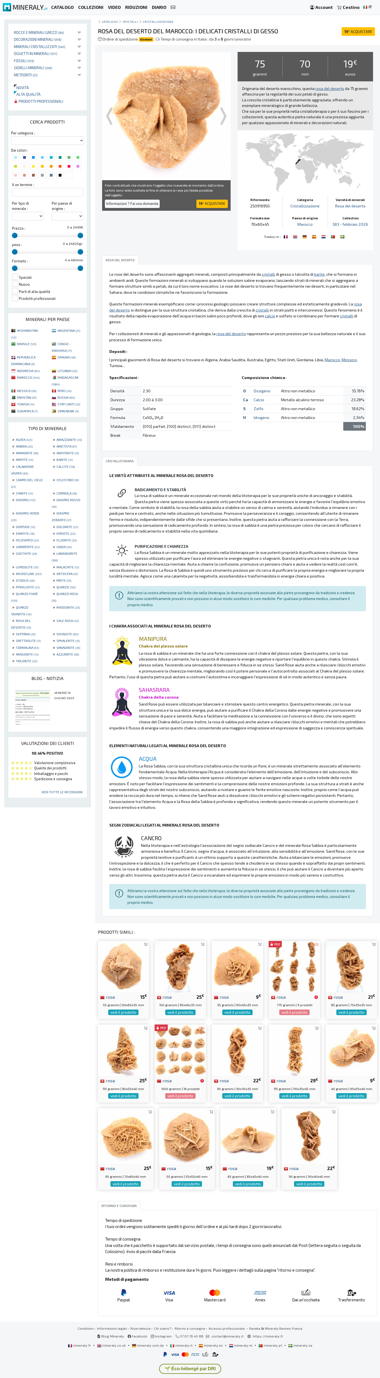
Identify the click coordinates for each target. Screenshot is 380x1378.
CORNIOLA (66, 493)
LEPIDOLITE (27, 567)
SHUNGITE (67, 634)
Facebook (139, 1336)
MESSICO (26, 391)
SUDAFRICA (27, 411)
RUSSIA (66, 397)
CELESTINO (67, 480)
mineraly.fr (82, 1345)
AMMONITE (27, 453)
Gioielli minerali (33, 67)
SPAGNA (67, 357)
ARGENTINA (69, 330)
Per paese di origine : (62, 206)
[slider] (15, 235)
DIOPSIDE (25, 527)
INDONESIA (28, 371)
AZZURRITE (67, 654)
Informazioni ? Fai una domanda (132, 203)
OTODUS (25, 580)
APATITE (24, 459)
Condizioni (85, 1328)
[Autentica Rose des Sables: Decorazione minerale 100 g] (180, 965)
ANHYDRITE (67, 453)
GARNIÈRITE (28, 547)
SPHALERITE (68, 640)
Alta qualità (27, 94)
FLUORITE (66, 540)
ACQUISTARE (358, 31)
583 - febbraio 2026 (350, 224)
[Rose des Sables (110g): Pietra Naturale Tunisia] (123, 1049)
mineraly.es (213, 1345)
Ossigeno (262, 390)
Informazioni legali (112, 1328)
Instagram (163, 1336)
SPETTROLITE (28, 640)
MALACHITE (67, 567)
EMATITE (25, 533)
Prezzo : (18, 228)
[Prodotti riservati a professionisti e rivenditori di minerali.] (316, 997)
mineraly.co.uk (114, 1345)
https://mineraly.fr (268, 1336)
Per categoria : (23, 133)
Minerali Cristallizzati (39, 46)
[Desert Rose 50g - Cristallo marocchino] (187, 1135)
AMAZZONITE (69, 439)
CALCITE (65, 466)
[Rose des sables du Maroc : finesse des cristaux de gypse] (286, 236)
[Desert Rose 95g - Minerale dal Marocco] (126, 1135)
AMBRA (24, 446)
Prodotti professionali (40, 101)
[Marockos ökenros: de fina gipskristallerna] (342, 236)
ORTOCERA (67, 574)
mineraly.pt (273, 1345)
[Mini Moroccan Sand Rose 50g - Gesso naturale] (180, 1049)
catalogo (110, 21)
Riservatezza (140, 1328)
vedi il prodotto (123, 1012)
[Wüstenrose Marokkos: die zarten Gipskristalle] (305, 236)
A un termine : (23, 184)
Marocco (305, 224)
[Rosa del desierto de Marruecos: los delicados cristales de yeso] (314, 236)
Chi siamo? (162, 1328)
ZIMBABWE (68, 411)
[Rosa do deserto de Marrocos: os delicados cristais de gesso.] (333, 236)
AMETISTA (66, 446)
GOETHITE (26, 553)
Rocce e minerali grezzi (39, 32)
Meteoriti (26, 74)
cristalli (130, 21)
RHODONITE (68, 607)
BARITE (64, 459)
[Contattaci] (173, 7)
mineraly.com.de (150, 1345)
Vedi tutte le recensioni (62, 792)
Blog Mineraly (112, 1336)
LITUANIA (67, 371)
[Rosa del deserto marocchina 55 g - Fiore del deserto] (123, 965)
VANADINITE (68, 647)
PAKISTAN (26, 397)
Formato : (20, 261)
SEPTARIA (25, 634)
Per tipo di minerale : (20, 206)
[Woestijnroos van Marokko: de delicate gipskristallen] (324, 236)
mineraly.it (183, 1345)
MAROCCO (28, 377)
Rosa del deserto (350, 206)
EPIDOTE (65, 533)
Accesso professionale (227, 1328)
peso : (17, 244)
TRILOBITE (26, 661)
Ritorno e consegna (190, 1328)
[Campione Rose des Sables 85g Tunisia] (351, 965)
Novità (21, 87)
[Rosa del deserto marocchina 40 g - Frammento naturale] (351, 1049)
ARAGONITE (27, 654)
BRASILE (26, 344)
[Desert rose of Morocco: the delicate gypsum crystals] (295, 236)
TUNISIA (25, 404)
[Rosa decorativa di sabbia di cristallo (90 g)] (309, 1135)
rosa (110, 997)
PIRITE (63, 580)
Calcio (259, 399)
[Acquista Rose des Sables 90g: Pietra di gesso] (237, 1049)
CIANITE (24, 493)
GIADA (64, 547)
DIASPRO (25, 500)
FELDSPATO (27, 540)
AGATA (24, 439)
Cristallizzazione (158, 21)
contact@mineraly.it (227, 1336)
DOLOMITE (67, 527)
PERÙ (64, 391)
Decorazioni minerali (37, 39)
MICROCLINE (28, 574)
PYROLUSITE (28, 587)
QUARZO (66, 587)
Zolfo (258, 408)
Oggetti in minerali (35, 53)
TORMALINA (27, 647)
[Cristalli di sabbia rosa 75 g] (294, 965)
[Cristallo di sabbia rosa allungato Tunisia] (294, 1049)
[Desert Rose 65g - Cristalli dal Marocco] (248, 1135)
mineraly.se (302, 1345)
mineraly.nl (243, 1345)
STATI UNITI (69, 404)
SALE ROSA (67, 621)
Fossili (24, 60)
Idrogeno (261, 417)
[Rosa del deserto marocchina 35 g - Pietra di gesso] (237, 965)
